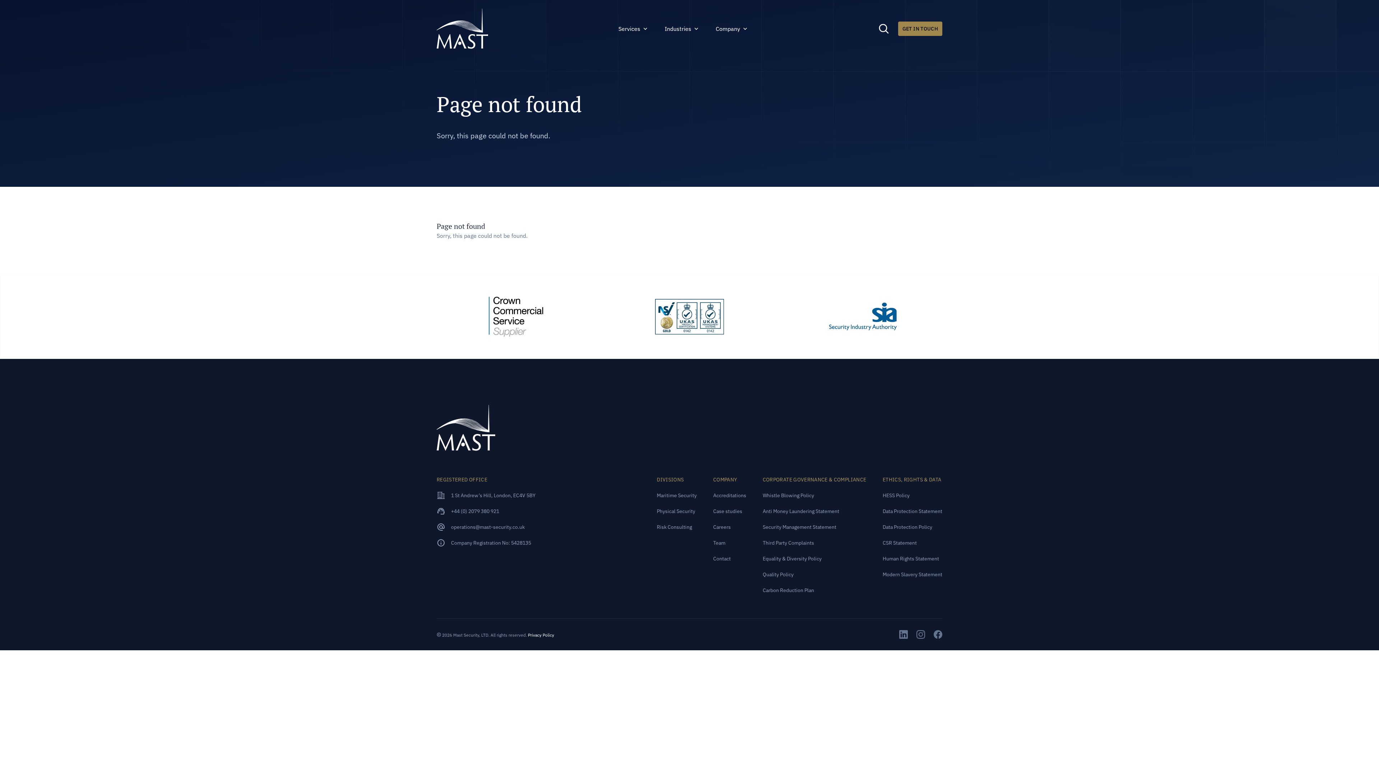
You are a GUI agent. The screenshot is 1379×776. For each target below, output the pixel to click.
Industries (678, 28)
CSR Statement (900, 543)
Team (719, 543)
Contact (722, 558)
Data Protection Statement (912, 511)
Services (629, 28)
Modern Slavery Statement (912, 574)
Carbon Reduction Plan (788, 590)
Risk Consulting (674, 527)
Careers (722, 527)
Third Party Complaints (788, 543)
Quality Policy (778, 574)
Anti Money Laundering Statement (801, 511)
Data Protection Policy (907, 527)
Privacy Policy (541, 635)
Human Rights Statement (911, 558)
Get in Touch (920, 29)
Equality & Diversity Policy (792, 558)
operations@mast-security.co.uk (488, 527)
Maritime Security (677, 495)
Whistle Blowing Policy (788, 495)
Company (728, 28)
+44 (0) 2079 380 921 (475, 511)
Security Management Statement (799, 527)
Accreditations (729, 495)
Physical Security (676, 511)
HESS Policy (896, 495)
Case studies (727, 511)
